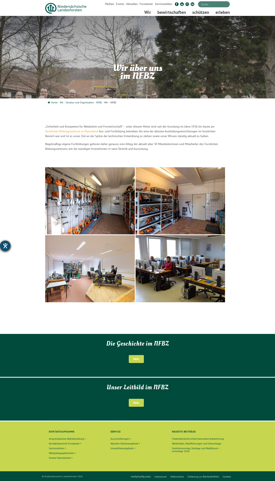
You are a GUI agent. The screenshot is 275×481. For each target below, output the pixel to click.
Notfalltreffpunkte (141, 476)
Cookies (227, 476)
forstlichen (51, 131)
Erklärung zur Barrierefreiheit (203, 476)
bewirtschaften (171, 12)
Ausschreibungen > (120, 438)
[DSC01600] (180, 268)
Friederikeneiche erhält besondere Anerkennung (198, 438)
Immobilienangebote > (122, 448)
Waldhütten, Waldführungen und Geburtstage (196, 443)
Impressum (161, 476)
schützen (200, 12)
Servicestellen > (57, 448)
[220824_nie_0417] (90, 200)
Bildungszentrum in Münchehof (79, 131)
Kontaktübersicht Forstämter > (65, 443)
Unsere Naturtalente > (61, 457)
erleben (222, 12)
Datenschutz (177, 476)
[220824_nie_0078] (90, 268)
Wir (147, 12)
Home (54, 102)
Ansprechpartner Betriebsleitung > (67, 438)
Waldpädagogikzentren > (62, 453)
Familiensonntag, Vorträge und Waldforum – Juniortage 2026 (196, 450)
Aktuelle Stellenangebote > (125, 443)
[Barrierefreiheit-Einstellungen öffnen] (5, 246)
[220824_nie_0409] (180, 200)
